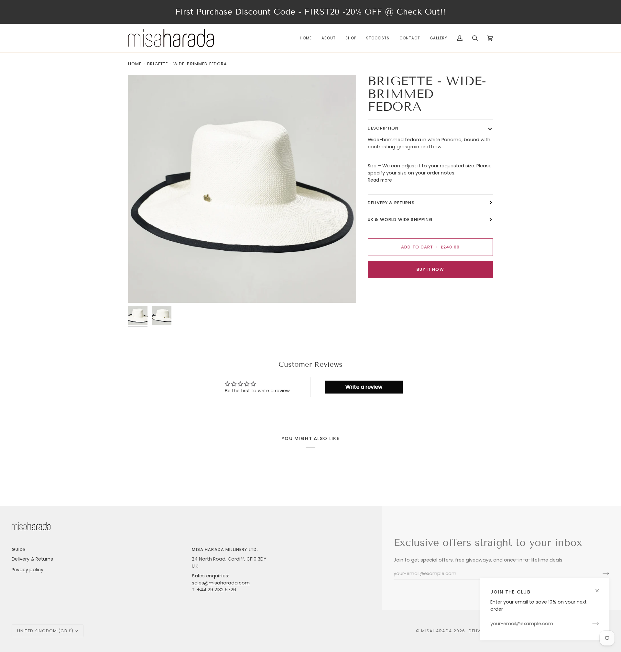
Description (383, 128)
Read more (380, 180)
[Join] (590, 624)
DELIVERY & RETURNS (391, 202)
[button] (351, 38)
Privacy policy (27, 569)
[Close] (599, 587)
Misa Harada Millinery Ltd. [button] (225, 549)
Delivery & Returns (32, 559)
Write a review (363, 387)
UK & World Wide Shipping (400, 219)
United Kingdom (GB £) (45, 631)
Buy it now (430, 269)
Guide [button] (19, 549)
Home (135, 64)
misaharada (436, 631)
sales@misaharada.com (221, 583)
